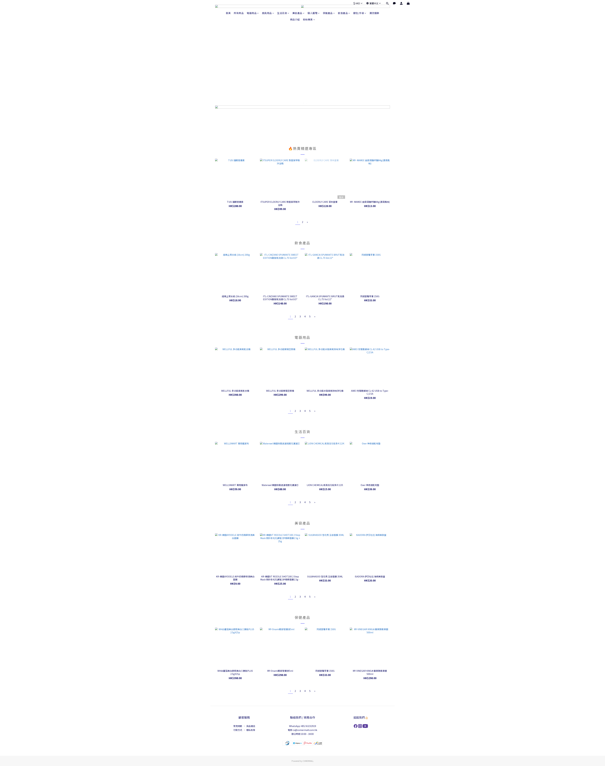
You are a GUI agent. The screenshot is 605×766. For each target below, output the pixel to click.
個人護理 (312, 13)
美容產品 (297, 13)
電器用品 (251, 13)
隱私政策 (250, 730)
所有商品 (239, 13)
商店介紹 (295, 19)
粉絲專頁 (308, 19)
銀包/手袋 (358, 13)
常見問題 (237, 726)
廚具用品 (267, 13)
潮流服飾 (374, 13)
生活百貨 (282, 13)
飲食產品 (343, 13)
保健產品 (328, 13)
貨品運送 (250, 726)
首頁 (228, 13)
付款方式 (237, 730)
